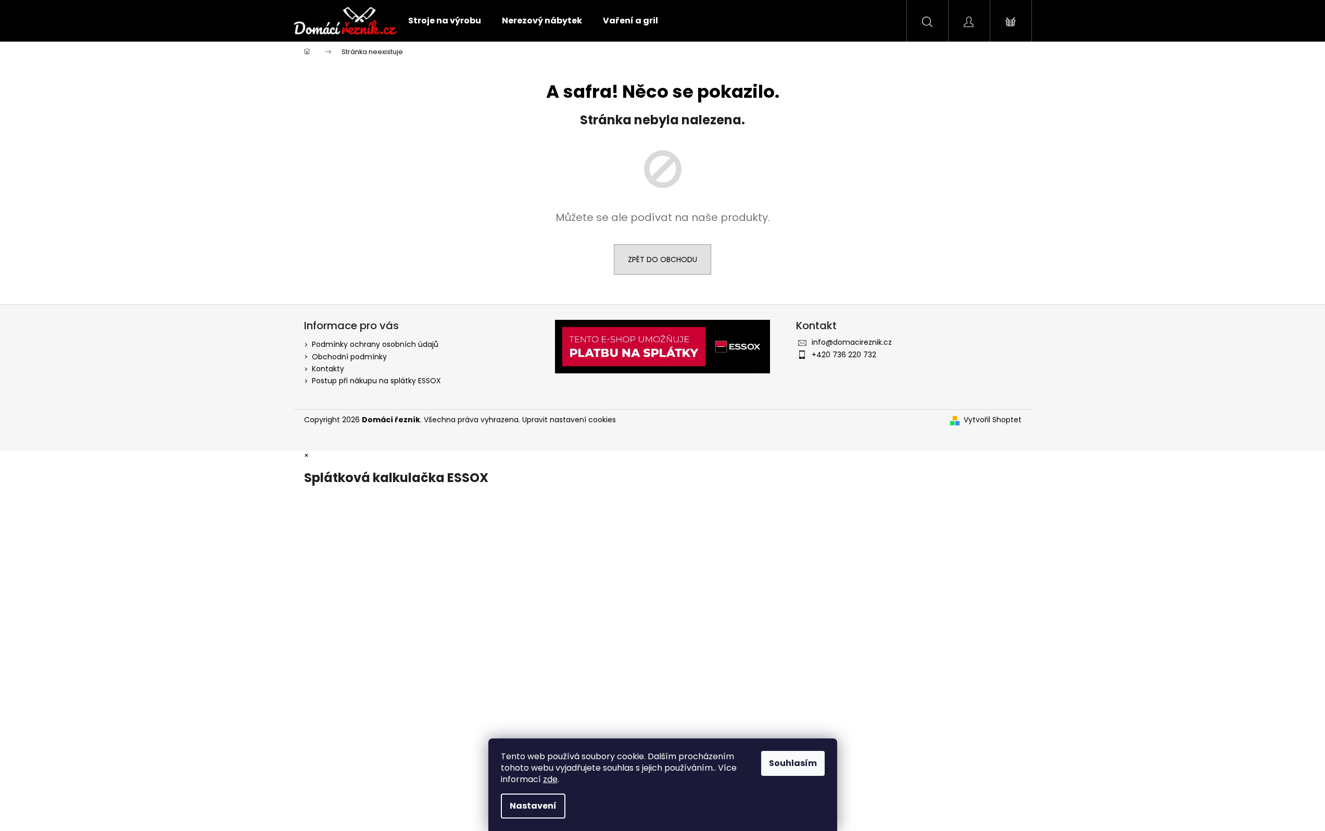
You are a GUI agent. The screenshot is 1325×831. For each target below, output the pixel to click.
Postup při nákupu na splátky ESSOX (376, 380)
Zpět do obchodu (662, 259)
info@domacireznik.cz (852, 342)
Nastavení (533, 806)
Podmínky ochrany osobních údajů (375, 344)
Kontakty (328, 368)
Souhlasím (793, 763)
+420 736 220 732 (844, 354)
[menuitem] (444, 21)
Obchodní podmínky (349, 357)
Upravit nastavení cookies (569, 419)
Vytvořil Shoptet (992, 420)
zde (550, 779)
